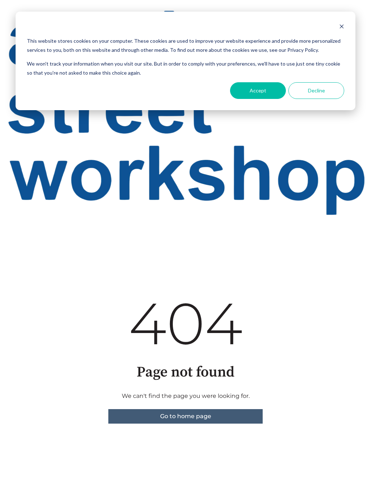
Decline (316, 90)
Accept (258, 90)
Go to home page (185, 416)
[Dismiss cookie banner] (341, 27)
